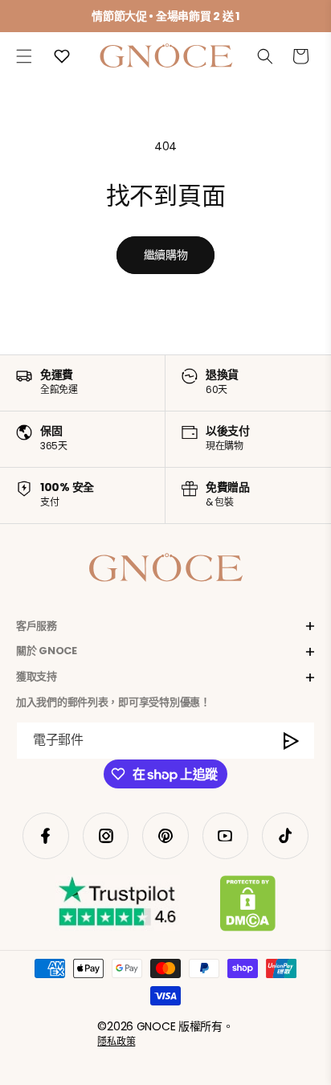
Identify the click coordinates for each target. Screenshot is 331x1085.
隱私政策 (116, 1041)
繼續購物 (166, 255)
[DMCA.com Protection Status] (248, 906)
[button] (24, 56)
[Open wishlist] (62, 56)
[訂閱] (291, 741)
